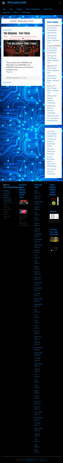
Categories (19, 9)
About (11, 9)
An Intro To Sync (48, 9)
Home (4, 9)
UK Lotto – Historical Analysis (51, 151)
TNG (6, 36)
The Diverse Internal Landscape (51, 171)
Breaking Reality (16, 39)
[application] (23, 202)
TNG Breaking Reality (16, 2)
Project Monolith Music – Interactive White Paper (52, 161)
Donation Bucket (26, 12)
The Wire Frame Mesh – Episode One (52, 30)
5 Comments (27, 39)
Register (9, 72)
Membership (6, 12)
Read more (8, 82)
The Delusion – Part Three (17, 33)
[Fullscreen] (27, 203)
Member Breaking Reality (20, 36)
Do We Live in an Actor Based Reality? (53, 118)
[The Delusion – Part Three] (22, 56)
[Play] (21, 203)
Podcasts (15, 12)
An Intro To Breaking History (33, 9)
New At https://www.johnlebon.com (12, 186)
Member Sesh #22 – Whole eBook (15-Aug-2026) (7, 195)
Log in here (22, 78)
